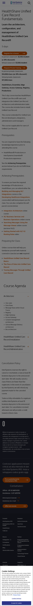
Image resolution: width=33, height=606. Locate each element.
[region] (16, 586)
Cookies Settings (16, 598)
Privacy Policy (17, 595)
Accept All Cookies (16, 603)
